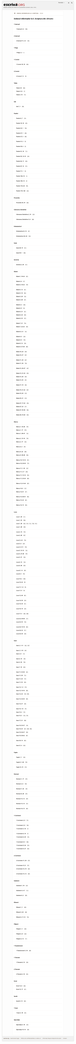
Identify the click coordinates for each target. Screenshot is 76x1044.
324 (25, 600)
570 (26, 767)
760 (26, 128)
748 (26, 784)
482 (26, 133)
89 (24, 582)
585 (26, 385)
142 (26, 331)
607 (26, 360)
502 (26, 645)
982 (28, 410)
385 (27, 699)
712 (26, 151)
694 (25, 682)
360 (24, 88)
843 (27, 627)
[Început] (15, 13)
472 (25, 318)
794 (24, 574)
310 (27, 803)
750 (28, 917)
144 (27, 725)
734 (25, 622)
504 (29, 236)
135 (28, 837)
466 (24, 305)
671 (26, 406)
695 (28, 373)
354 (28, 475)
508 (28, 729)
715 (25, 95)
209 (27, 799)
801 (25, 595)
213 (27, 618)
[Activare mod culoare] (69, 2)
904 (28, 415)
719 (25, 675)
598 (24, 527)
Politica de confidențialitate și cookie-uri (31, 1038)
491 (26, 380)
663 (25, 1001)
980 (27, 842)
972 (26, 166)
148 (24, 659)
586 (24, 253)
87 (24, 281)
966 (27, 455)
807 (28, 390)
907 (26, 355)
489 (28, 478)
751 (27, 820)
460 (27, 202)
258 (25, 634)
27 (24, 91)
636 (26, 161)
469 (27, 808)
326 (28, 191)
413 (26, 264)
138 (26, 789)
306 (23, 106)
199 (25, 694)
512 (30, 523)
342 (24, 757)
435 (26, 123)
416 (24, 715)
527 (25, 488)
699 (26, 351)
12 (26, 176)
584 (24, 986)
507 (27, 468)
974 (26, 687)
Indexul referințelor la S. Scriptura (27, 13)
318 (28, 845)
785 (27, 186)
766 (24, 662)
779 (28, 463)
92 (25, 146)
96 (24, 590)
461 (25, 1013)
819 (26, 398)
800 (27, 346)
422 (27, 672)
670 (26, 393)
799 (27, 285)
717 (26, 939)
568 (33, 219)
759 (24, 532)
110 (24, 654)
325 (27, 1024)
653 (27, 276)
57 (27, 828)
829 (28, 483)
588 (25, 451)
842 (25, 293)
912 (36, 523)
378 (26, 794)
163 (25, 296)
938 (28, 694)
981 (25, 570)
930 (27, 326)
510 (27, 523)
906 (24, 520)
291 (25, 300)
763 (33, 523)
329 (33, 214)
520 (27, 885)
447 (28, 368)
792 (25, 540)
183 (28, 41)
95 (25, 141)
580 (24, 613)
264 (24, 336)
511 (24, 517)
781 (27, 715)
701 (26, 709)
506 (27, 732)
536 (25, 343)
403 (24, 523)
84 (24, 308)
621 (25, 989)
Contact (65, 1038)
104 (24, 562)
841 (26, 500)
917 (25, 630)
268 (26, 912)
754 (25, 323)
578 (26, 779)
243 (25, 609)
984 (26, 29)
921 (25, 289)
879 (29, 860)
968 (25, 720)
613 (25, 248)
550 (27, 974)
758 (26, 363)
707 (28, 865)
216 (25, 118)
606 (27, 472)
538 (27, 962)
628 (25, 934)
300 (25, 315)
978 (25, 430)
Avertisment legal (14, 1038)
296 (28, 403)
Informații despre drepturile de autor (52, 1038)
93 (25, 76)
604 (29, 869)
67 (26, 181)
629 (24, 543)
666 (27, 64)
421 (29, 231)
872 (28, 460)
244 (28, 156)
